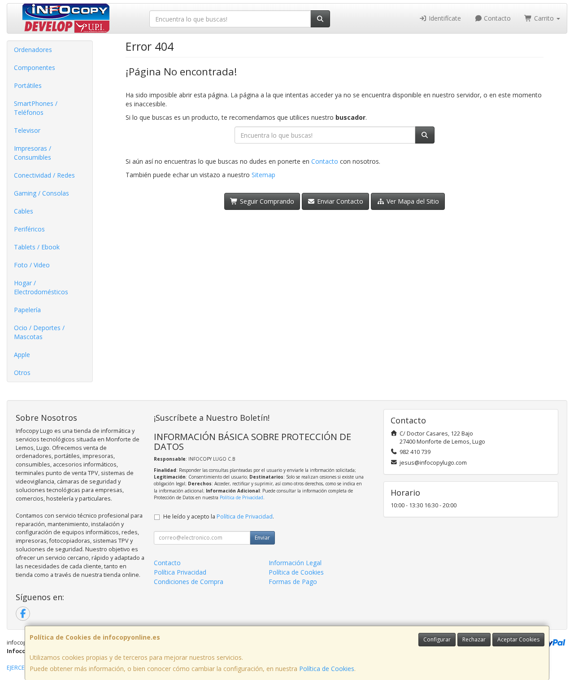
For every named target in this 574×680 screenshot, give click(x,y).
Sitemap (263, 174)
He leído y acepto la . (218, 516)
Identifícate (444, 18)
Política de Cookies (326, 668)
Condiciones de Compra (188, 581)
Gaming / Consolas (41, 193)
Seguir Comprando (266, 201)
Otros (22, 372)
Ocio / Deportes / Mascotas (39, 332)
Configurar (437, 639)
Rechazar (474, 639)
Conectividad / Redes (44, 175)
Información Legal (295, 562)
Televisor (27, 130)
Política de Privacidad (241, 497)
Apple (22, 354)
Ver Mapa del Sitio (412, 201)
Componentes (34, 67)
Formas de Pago (293, 581)
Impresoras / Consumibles (32, 152)
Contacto (496, 18)
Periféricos (29, 229)
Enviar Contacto (339, 201)
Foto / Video (32, 265)
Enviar (262, 537)
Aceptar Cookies (518, 639)
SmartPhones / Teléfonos (35, 108)
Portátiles (28, 85)
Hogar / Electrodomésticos (41, 287)
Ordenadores (33, 49)
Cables (23, 211)
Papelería (27, 309)
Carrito (544, 18)
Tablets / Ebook (37, 247)
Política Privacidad (180, 572)
